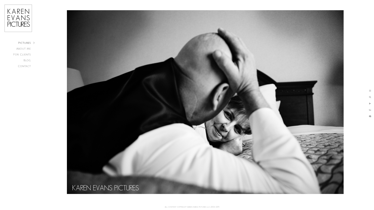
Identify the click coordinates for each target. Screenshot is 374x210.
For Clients (22, 54)
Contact (24, 66)
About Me (23, 48)
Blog (27, 60)
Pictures (24, 42)
